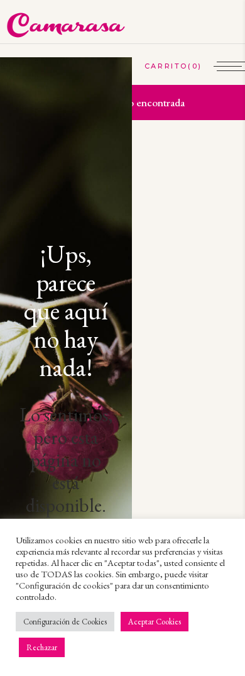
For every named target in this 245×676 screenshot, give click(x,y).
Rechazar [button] (41, 647)
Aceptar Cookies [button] (154, 621)
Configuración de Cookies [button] (65, 621)
